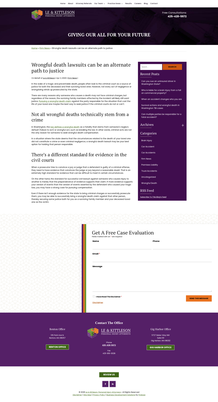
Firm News (72, 78)
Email (96, 253)
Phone (156, 241)
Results (128, 3)
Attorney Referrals (84, 3)
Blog (146, 3)
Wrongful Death (149, 183)
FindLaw (141, 395)
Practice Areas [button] (114, 3)
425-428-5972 (177, 16)
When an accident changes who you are (161, 99)
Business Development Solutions (121, 395)
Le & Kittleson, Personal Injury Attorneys (103, 392)
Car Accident (147, 146)
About (70, 3)
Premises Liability (149, 164)
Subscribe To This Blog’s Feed (153, 197)
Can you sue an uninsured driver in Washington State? (158, 83)
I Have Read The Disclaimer (109, 297)
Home (62, 3)
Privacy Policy (99, 395)
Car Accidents (148, 152)
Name (96, 241)
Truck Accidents (149, 171)
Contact (154, 3)
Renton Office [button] (57, 347)
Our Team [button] (98, 3)
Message (97, 266)
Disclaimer (98, 302)
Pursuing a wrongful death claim (55, 101)
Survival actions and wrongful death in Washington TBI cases (160, 107)
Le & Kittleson (49, 78)
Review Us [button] (109, 374)
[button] (215, 385)
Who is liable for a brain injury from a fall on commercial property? (161, 92)
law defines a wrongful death (64, 127)
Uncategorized (148, 177)
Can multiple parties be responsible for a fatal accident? (161, 116)
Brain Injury (146, 140)
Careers (137, 3)
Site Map (87, 395)
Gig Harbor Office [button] (160, 347)
